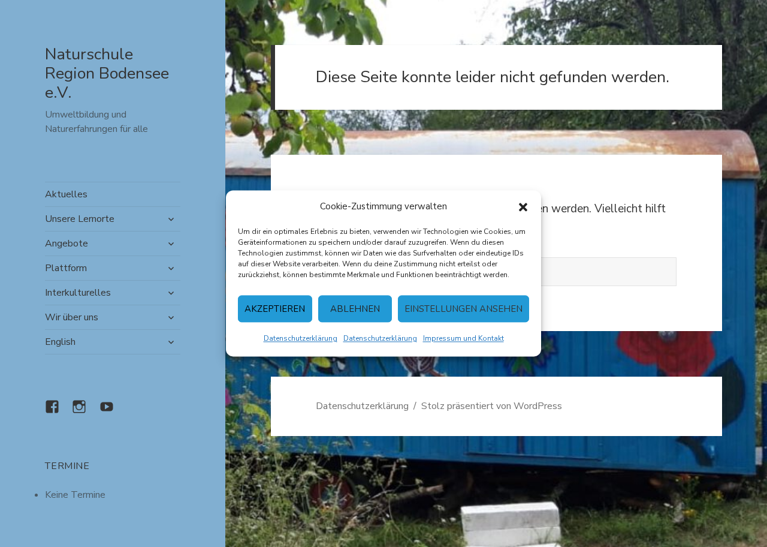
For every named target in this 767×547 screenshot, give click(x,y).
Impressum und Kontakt (463, 339)
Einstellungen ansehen (463, 309)
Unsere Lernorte (79, 219)
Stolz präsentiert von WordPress (491, 406)
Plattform (66, 268)
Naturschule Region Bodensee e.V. (107, 73)
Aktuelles (66, 194)
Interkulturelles (78, 292)
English (60, 341)
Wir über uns (71, 317)
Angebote (66, 243)
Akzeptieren (274, 309)
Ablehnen (355, 309)
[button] (523, 207)
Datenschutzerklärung (300, 339)
